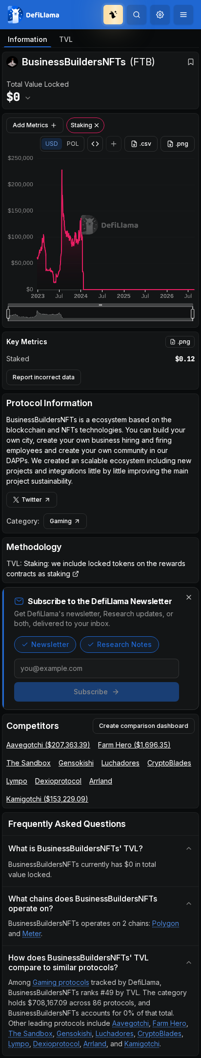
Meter (31, 933)
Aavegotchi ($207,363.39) (48, 745)
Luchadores (120, 763)
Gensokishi (76, 763)
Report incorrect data (44, 377)
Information (27, 39)
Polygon (165, 923)
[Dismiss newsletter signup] (189, 597)
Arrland (100, 781)
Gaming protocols (61, 982)
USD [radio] (51, 143)
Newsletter (50, 644)
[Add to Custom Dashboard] (113, 144)
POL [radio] (73, 143)
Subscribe (91, 691)
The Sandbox (28, 763)
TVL (66, 39)
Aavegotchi (130, 1023)
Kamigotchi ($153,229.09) (47, 799)
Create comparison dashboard (143, 725)
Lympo (16, 781)
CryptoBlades (169, 763)
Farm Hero (169, 1023)
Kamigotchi (142, 1043)
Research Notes (124, 644)
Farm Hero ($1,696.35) (134, 745)
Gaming (61, 521)
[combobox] (160, 14)
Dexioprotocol (58, 781)
